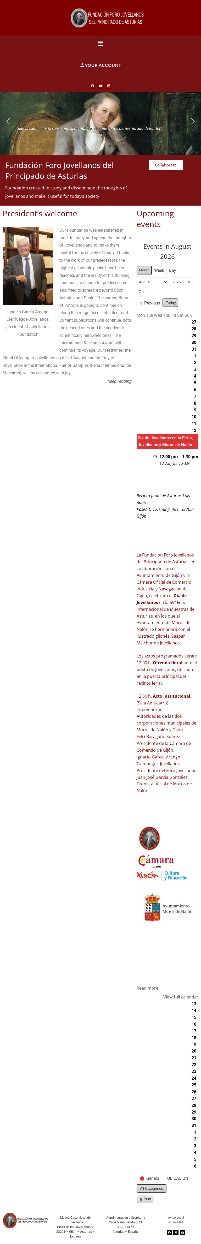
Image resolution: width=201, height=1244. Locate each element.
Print (145, 1200)
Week (159, 270)
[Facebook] (92, 85)
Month (144, 270)
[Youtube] (100, 85)
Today (171, 303)
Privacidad (176, 1222)
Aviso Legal (176, 1217)
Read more (147, 988)
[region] (100, 121)
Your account (103, 65)
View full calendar (180, 997)
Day (172, 270)
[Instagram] (108, 85)
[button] (100, 43)
